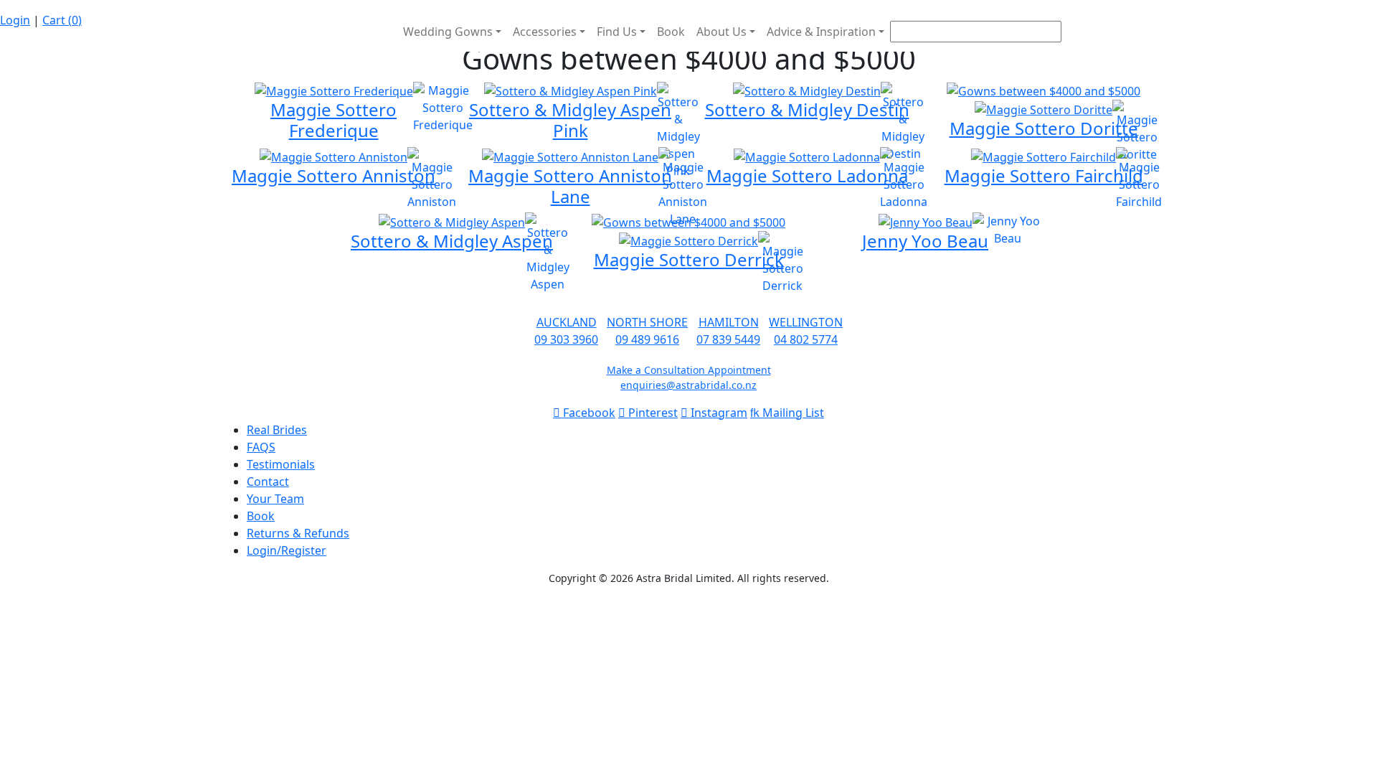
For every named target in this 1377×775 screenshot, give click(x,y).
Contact (268, 481)
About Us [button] (721, 31)
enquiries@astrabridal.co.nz (688, 385)
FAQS (261, 447)
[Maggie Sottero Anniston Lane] (570, 156)
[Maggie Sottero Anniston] (333, 156)
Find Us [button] (617, 31)
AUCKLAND (566, 322)
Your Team (275, 499)
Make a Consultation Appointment (689, 370)
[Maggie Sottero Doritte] (1043, 90)
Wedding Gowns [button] (448, 31)
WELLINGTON (806, 322)
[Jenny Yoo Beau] (926, 221)
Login (15, 20)
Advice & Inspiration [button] (821, 31)
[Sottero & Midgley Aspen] (452, 221)
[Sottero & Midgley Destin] (807, 90)
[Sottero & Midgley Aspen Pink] (570, 90)
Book (671, 31)
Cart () (62, 20)
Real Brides (277, 430)
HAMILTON (729, 322)
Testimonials (281, 464)
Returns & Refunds (298, 533)
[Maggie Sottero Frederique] (334, 90)
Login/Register (286, 550)
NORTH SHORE (647, 322)
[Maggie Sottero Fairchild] (1043, 156)
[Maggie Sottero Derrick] (688, 240)
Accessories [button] (545, 31)
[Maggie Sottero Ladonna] (807, 156)
